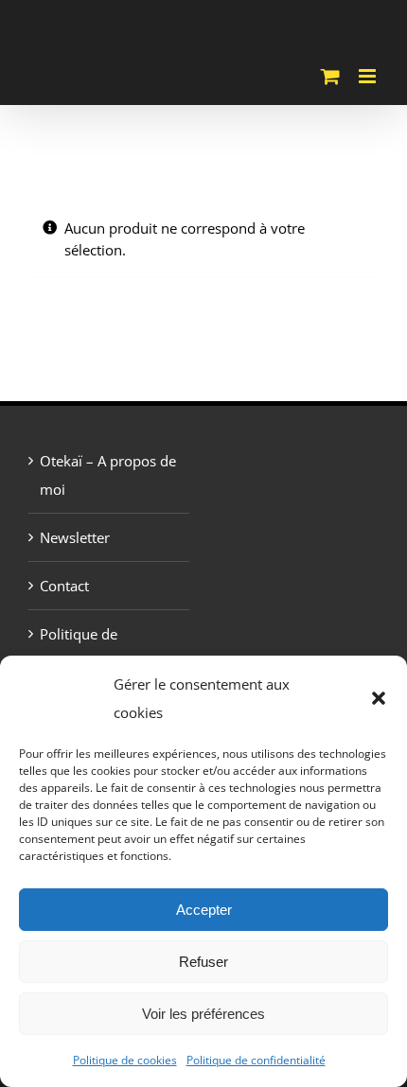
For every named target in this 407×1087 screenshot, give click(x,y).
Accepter (204, 910)
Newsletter (75, 537)
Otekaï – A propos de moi (108, 475)
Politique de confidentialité (256, 1060)
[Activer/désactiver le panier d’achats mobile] (330, 76)
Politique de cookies (125, 1060)
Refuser (203, 962)
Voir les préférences (203, 1014)
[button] (378, 698)
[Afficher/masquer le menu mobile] (369, 76)
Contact (64, 585)
